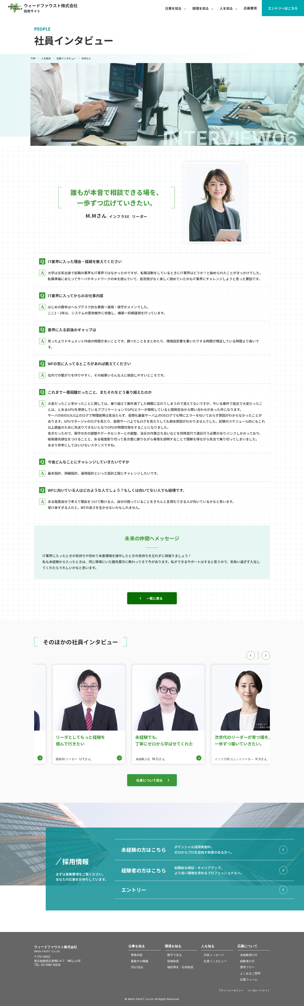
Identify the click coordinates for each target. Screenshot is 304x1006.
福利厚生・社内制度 (180, 967)
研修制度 (173, 961)
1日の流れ (137, 967)
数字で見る (174, 955)
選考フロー (247, 967)
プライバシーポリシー (231, 990)
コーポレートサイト (259, 990)
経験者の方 (247, 961)
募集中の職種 (139, 961)
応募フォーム (248, 979)
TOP (33, 58)
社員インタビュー (66, 58)
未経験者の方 (248, 955)
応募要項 (250, 8)
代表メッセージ (214, 955)
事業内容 (136, 955)
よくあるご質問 (250, 973)
